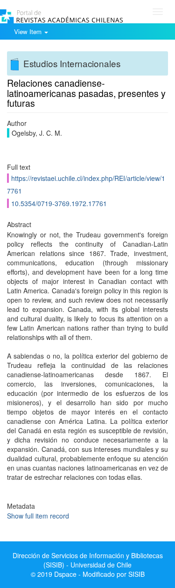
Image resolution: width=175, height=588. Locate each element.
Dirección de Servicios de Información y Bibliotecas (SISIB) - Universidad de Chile (88, 560)
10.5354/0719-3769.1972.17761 (59, 203)
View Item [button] (28, 31)
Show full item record (38, 515)
